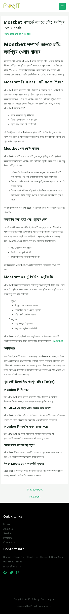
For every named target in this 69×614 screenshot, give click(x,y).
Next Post (34, 497)
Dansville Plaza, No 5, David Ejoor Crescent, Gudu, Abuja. (34, 557)
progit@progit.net (12, 566)
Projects (8, 537)
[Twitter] (11, 572)
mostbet (58, 340)
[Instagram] (17, 572)
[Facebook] (5, 572)
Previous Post (35, 489)
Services (8, 533)
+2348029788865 (12, 561)
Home (6, 524)
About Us (8, 528)
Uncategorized (13, 33)
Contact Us (9, 542)
